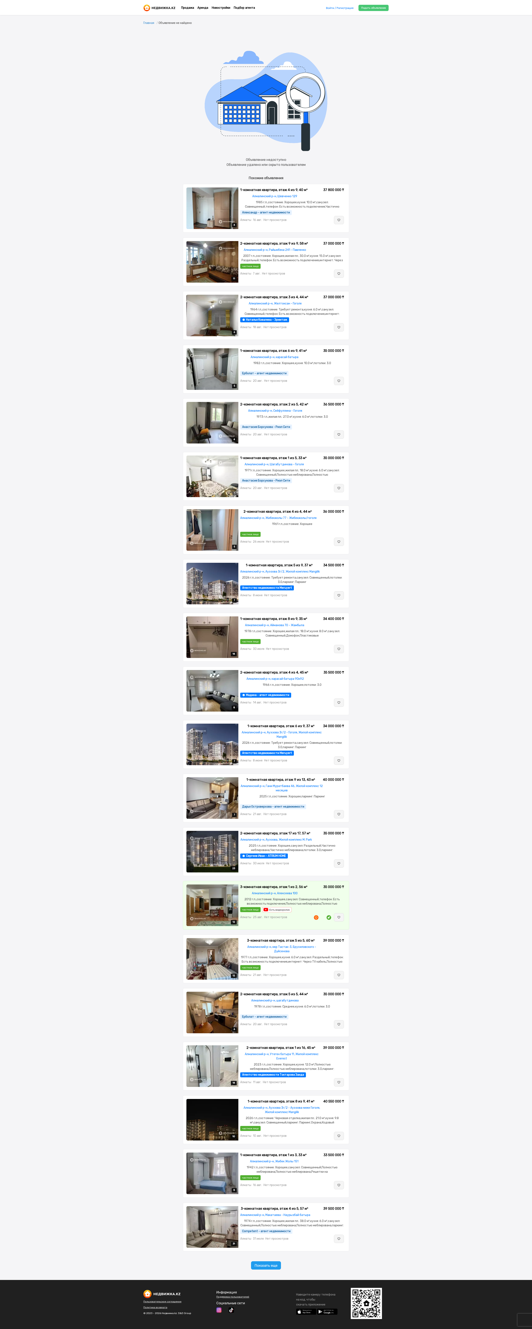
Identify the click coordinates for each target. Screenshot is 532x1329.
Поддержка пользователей (232, 1296)
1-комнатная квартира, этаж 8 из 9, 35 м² (273, 619)
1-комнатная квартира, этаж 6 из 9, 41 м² (273, 351)
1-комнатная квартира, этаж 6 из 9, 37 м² (281, 726)
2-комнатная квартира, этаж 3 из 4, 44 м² (274, 297)
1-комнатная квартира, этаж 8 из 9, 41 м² (281, 1101)
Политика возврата (155, 1307)
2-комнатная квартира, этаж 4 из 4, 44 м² (278, 512)
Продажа (187, 8)
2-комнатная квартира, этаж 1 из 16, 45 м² (280, 1048)
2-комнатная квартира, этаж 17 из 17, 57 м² (275, 833)
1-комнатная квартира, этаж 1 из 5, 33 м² (273, 458)
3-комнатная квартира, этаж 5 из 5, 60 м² (281, 940)
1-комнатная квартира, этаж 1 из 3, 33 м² (273, 1155)
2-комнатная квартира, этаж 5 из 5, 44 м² (274, 994)
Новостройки (221, 8)
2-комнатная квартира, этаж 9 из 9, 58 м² (274, 243)
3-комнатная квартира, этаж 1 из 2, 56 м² (273, 887)
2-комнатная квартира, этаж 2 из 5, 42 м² (274, 404)
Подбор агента (244, 8)
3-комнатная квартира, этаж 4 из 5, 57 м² (274, 1209)
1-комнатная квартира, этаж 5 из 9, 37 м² (279, 565)
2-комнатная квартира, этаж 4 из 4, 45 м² (274, 672)
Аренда (202, 8)
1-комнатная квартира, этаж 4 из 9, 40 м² (274, 190)
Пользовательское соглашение (162, 1301)
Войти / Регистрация (339, 8)
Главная (148, 23)
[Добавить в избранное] (339, 220)
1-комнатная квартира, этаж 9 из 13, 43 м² (280, 780)
